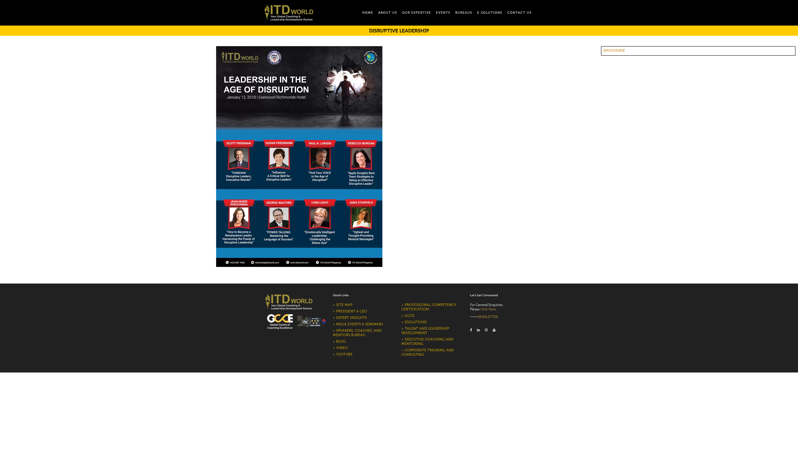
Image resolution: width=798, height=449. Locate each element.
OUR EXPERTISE (416, 13)
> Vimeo (340, 348)
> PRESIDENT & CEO (350, 311)
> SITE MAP (342, 305)
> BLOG (339, 341)
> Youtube (343, 354)
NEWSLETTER (487, 317)
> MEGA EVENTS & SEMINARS (358, 324)
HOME (367, 13)
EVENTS (443, 13)
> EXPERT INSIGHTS (350, 318)
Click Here (488, 309)
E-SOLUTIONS (489, 13)
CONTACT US (519, 13)
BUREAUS (463, 13)
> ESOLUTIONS (414, 322)
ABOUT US (387, 13)
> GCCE (408, 316)
